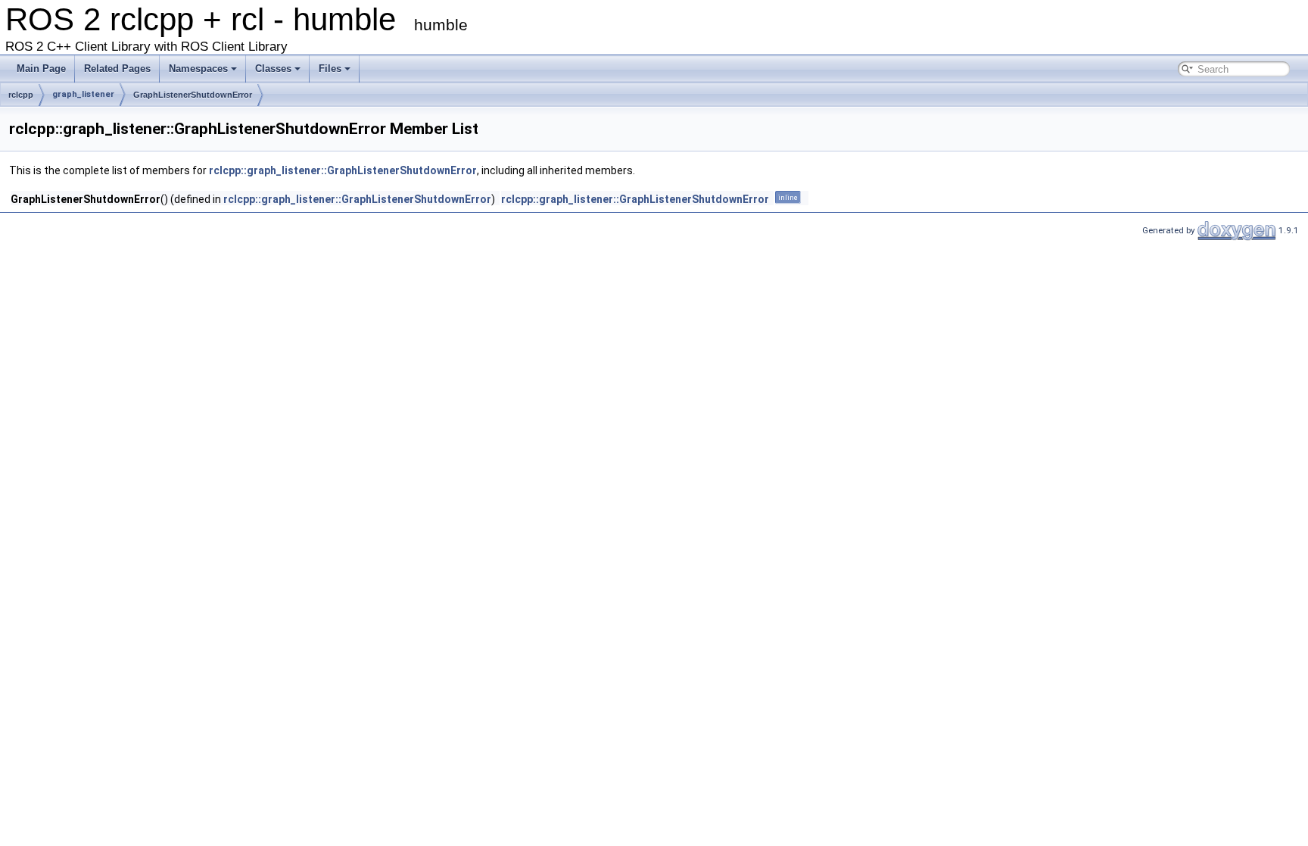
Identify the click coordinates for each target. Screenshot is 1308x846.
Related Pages (117, 68)
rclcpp (20, 94)
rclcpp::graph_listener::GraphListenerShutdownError (343, 170)
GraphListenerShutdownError (192, 94)
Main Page (41, 68)
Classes (273, 68)
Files (330, 68)
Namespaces (198, 68)
